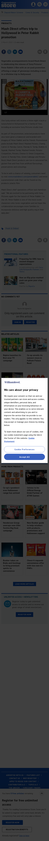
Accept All (24, 457)
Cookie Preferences (24, 449)
